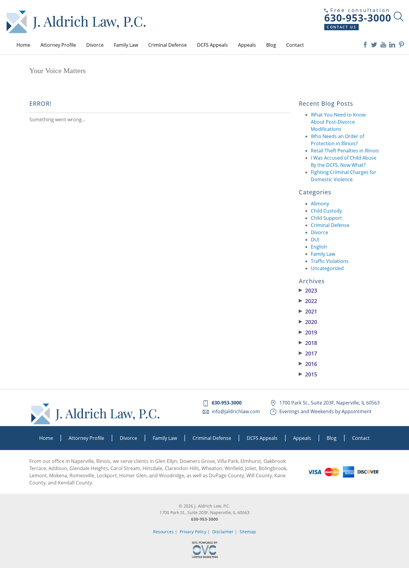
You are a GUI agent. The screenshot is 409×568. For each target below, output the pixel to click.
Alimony (320, 203)
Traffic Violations (330, 261)
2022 (308, 301)
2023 (308, 290)
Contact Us (341, 27)
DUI (315, 239)
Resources (163, 531)
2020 (308, 322)
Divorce (95, 45)
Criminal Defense (167, 45)
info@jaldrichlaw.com (236, 411)
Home (23, 45)
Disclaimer (223, 531)
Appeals (247, 45)
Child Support (326, 218)
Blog (271, 45)
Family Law (126, 45)
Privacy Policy (193, 531)
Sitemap (248, 531)
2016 (308, 364)
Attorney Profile (58, 45)
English (319, 246)
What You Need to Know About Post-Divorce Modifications (338, 121)
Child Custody (326, 210)
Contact (295, 45)
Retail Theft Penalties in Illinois (345, 150)
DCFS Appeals (212, 45)
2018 (308, 343)
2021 (308, 311)
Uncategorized (327, 268)
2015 (308, 374)
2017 (308, 353)
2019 (308, 332)
